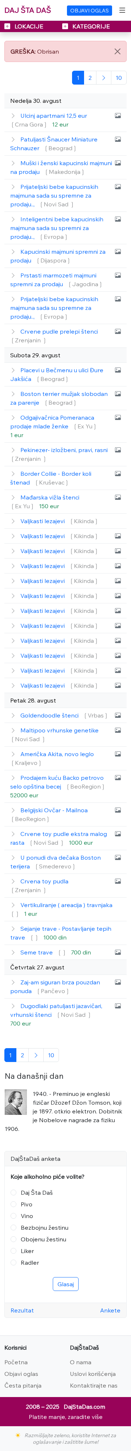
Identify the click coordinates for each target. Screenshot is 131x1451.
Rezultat (22, 1310)
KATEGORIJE (90, 26)
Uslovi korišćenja (93, 1373)
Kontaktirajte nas (94, 1385)
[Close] (117, 51)
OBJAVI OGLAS (89, 10)
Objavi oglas (21, 1373)
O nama (80, 1362)
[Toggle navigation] (122, 10)
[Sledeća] (103, 78)
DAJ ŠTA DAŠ (27, 10)
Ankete (110, 1310)
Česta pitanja (22, 1385)
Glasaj (65, 1284)
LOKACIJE (29, 26)
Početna (16, 1362)
